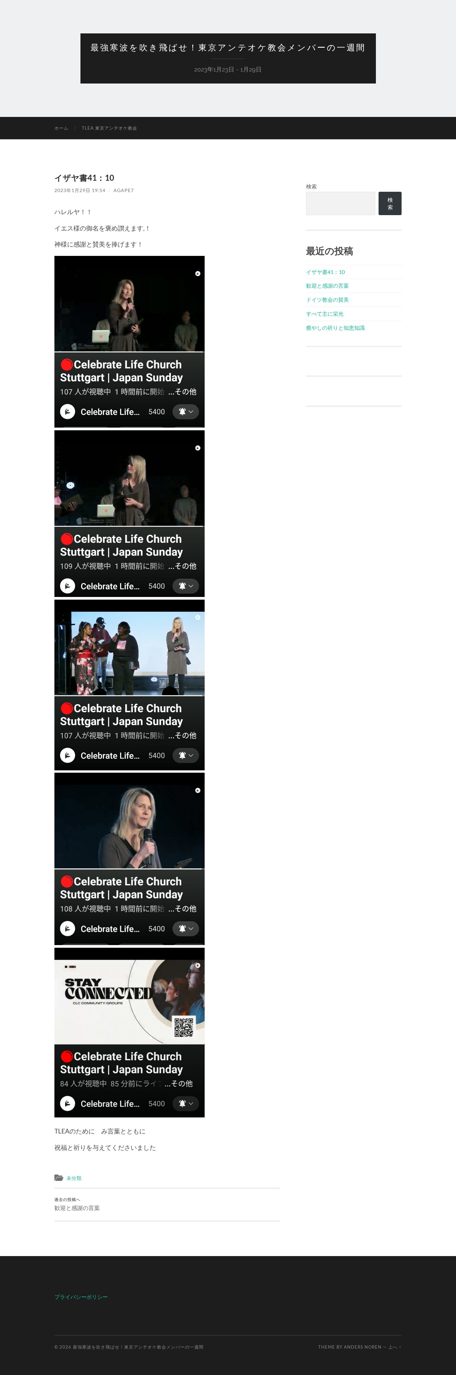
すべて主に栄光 (325, 313)
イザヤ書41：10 (325, 272)
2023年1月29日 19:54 (79, 190)
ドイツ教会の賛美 (327, 299)
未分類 (73, 1178)
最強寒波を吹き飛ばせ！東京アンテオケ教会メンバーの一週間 (228, 47)
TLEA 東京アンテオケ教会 (109, 128)
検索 (311, 186)
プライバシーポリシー (81, 1296)
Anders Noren (363, 1347)
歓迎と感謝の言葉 (77, 1204)
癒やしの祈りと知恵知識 (335, 327)
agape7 (123, 190)
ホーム (61, 128)
